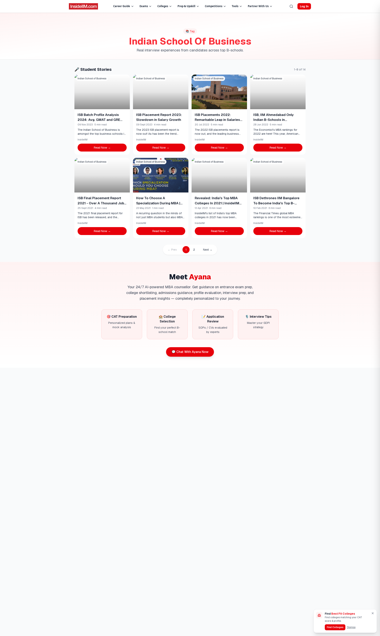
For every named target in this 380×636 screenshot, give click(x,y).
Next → (207, 249)
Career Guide (121, 6)
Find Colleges (335, 627)
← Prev (172, 249)
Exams (144, 6)
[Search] (291, 6)
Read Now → (102, 147)
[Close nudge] (372, 613)
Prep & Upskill (186, 6)
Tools (235, 6)
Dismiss (351, 627)
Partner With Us (258, 6)
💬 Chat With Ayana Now (190, 352)
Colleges (162, 6)
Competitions (213, 6)
